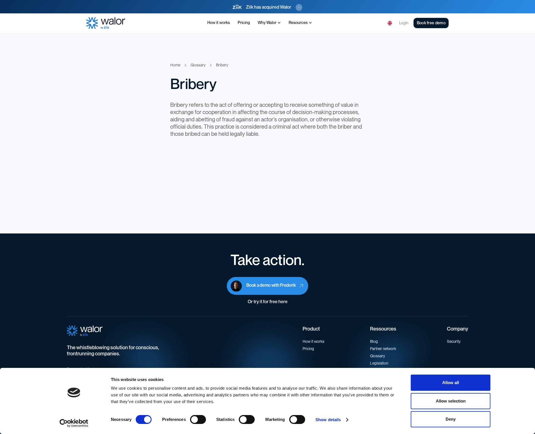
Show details (328, 419)
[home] (105, 23)
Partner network (383, 349)
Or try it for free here (268, 302)
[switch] (198, 419)
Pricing (244, 23)
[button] (269, 23)
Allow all (450, 382)
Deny (451, 419)
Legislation (379, 363)
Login (403, 23)
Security (454, 341)
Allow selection (451, 401)
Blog (374, 341)
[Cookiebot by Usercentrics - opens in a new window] (74, 423)
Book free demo (431, 23)
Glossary (377, 356)
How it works (218, 23)
